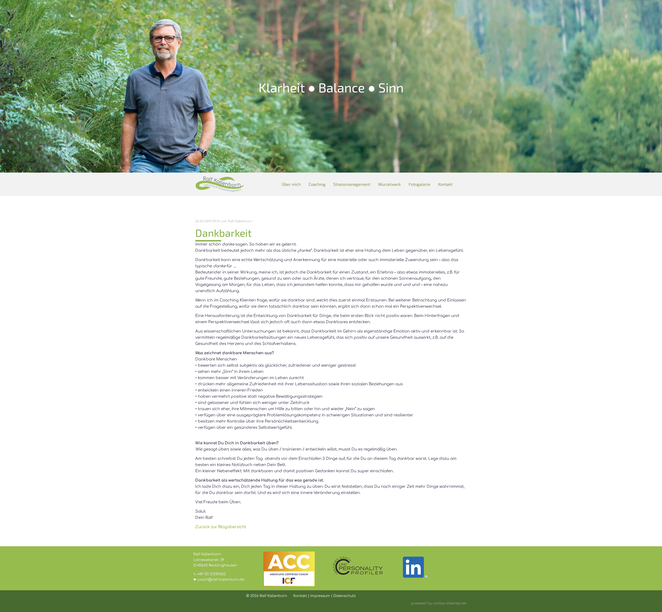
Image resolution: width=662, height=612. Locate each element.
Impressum (320, 596)
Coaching (317, 184)
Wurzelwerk (389, 184)
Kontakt (445, 184)
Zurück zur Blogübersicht (220, 527)
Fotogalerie (419, 184)
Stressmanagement (351, 184)
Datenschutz (344, 596)
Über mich (291, 184)
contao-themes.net (449, 603)
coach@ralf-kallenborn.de (220, 579)
